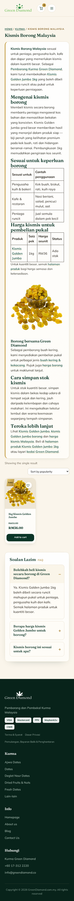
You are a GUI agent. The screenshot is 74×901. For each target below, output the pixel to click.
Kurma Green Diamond (20, 859)
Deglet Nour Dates (17, 776)
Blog (8, 831)
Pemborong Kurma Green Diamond (36, 69)
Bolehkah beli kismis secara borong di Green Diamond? (31, 574)
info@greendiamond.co (20, 872)
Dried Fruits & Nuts (17, 782)
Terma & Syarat (13, 734)
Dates (9, 769)
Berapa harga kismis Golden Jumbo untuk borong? (29, 630)
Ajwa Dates (13, 762)
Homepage (12, 817)
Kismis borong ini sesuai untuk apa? (32, 649)
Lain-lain (11, 796)
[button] (28, 485)
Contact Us (12, 838)
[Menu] (52, 8)
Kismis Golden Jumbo (17, 253)
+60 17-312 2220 (17, 865)
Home (9, 28)
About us (11, 824)
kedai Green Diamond (43, 452)
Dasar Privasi (32, 734)
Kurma (20, 28)
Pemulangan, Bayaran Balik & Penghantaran (29, 741)
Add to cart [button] (20, 537)
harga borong (52, 365)
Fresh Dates (13, 789)
